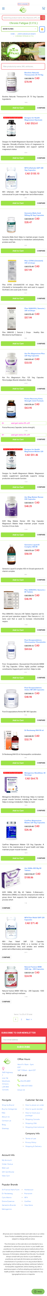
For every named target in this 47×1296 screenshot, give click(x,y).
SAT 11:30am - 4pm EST (27, 1070)
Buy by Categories (9, 1109)
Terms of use (30, 1138)
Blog (4, 1125)
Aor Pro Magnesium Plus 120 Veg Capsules (34, 355)
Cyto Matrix (6, 1197)
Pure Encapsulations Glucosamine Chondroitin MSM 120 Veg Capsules (35, 642)
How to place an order (34, 1105)
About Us (6, 1117)
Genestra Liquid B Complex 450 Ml (31, 546)
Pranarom (28, 1193)
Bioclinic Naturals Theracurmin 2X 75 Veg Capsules (33, 75)
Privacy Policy (30, 1142)
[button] (42, 29)
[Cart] (43, 8)
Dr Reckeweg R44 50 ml (34, 730)
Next (28, 1019)
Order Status (7, 1164)
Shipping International (34, 1127)
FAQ (3, 1113)
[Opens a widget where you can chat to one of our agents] (38, 1292)
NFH (26, 1197)
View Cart (6, 1176)
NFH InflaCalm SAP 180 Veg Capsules (33, 169)
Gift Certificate (8, 1172)
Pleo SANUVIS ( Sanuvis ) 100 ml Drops (34, 309)
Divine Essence (8, 1201)
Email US (21, 1090)
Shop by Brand (8, 1105)
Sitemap (5, 1128)
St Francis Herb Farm (10, 1190)
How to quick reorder (34, 1109)
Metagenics (7, 1209)
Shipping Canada (32, 1119)
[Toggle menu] (3, 8)
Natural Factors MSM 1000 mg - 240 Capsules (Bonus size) (34, 969)
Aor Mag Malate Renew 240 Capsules (33, 498)
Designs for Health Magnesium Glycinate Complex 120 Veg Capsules (33, 121)
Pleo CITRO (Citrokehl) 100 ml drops (33, 262)
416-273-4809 (25, 1081)
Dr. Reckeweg (7, 1193)
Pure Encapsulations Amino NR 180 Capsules (34, 689)
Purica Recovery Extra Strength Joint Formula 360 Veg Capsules (34, 401)
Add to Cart (18, 108)
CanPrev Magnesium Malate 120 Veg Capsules (34, 822)
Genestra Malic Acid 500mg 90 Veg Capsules (34, 214)
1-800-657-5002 (26, 1086)
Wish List (5, 1168)
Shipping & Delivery (33, 1146)
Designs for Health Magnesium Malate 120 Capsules (33, 451)
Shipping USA (31, 1123)
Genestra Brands (9, 1205)
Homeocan (28, 1190)
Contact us (6, 1121)
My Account (7, 1160)
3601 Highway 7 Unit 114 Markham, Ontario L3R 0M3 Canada (7, 1081)
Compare (41, 108)
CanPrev (27, 1201)
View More (28, 1205)
